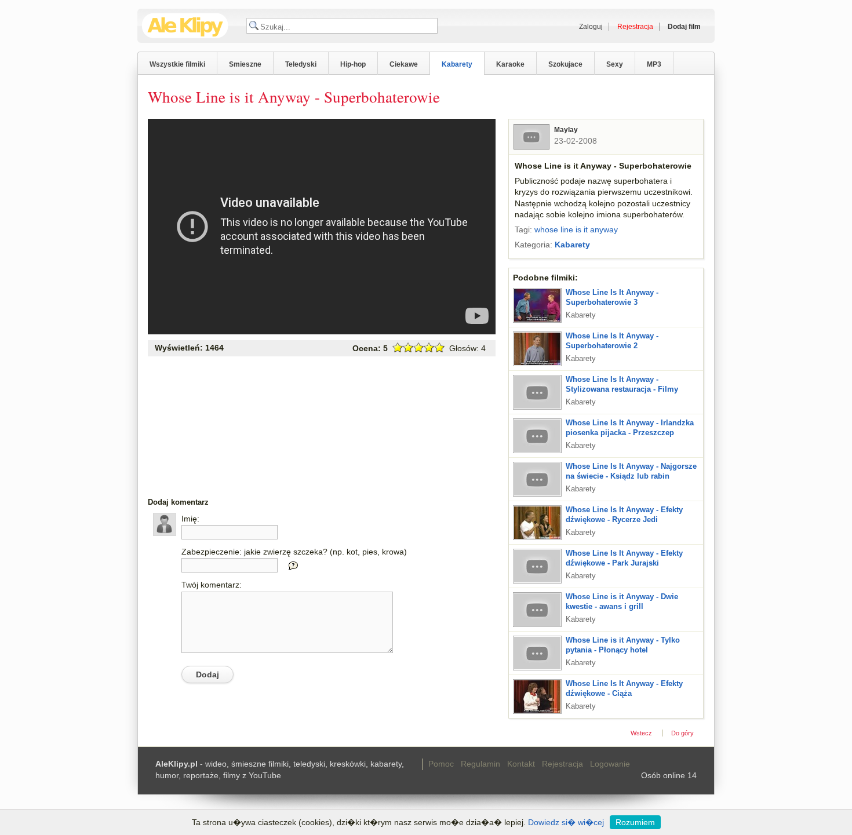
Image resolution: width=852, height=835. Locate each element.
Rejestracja (562, 763)
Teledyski (300, 64)
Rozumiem (635, 822)
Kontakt (521, 763)
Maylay (566, 130)
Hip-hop (353, 64)
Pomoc (441, 763)
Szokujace (565, 64)
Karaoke (510, 64)
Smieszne (245, 64)
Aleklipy (185, 26)
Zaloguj (591, 27)
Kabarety (457, 64)
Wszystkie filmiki (177, 64)
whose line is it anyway (576, 229)
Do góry (682, 733)
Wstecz (641, 733)
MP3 (654, 64)
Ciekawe (403, 64)
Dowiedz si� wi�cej (566, 822)
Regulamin (480, 763)
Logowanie (610, 763)
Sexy (614, 64)
